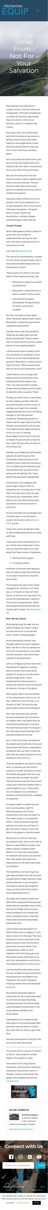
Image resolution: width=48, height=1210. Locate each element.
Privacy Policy (23, 1190)
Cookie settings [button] (23, 1202)
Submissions (32, 1187)
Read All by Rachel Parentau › (21, 1129)
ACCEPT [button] (36, 1203)
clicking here (12, 1081)
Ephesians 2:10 (25, 251)
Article (24, 84)
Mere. (40, 1190)
